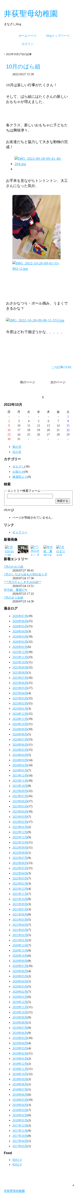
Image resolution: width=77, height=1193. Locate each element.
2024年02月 (19, 765)
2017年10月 (19, 1135)
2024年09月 (19, 729)
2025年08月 (19, 672)
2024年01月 (19, 770)
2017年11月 (19, 1130)
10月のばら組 (23, 66)
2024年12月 (19, 713)
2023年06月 (19, 801)
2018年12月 (19, 1063)
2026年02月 (19, 641)
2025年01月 (19, 708)
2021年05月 (19, 919)
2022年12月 (19, 832)
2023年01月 (19, 827)
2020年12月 (19, 945)
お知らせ (18, 471)
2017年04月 (19, 1141)
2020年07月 (19, 966)
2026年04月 (19, 631)
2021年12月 (19, 888)
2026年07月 (19, 616)
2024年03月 (19, 760)
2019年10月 (19, 1012)
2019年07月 (19, 1027)
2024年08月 (19, 734)
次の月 (16, 452)
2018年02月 (19, 1115)
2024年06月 (19, 744)
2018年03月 (19, 1110)
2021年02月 (19, 935)
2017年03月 (19, 1146)
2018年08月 (19, 1084)
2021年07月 (19, 909)
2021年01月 (19, 940)
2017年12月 (19, 1125)
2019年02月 (19, 1053)
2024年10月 (19, 724)
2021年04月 (19, 924)
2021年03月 (19, 930)
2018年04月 (19, 1105)
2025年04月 (19, 693)
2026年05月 (19, 626)
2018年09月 (19, 1079)
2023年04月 (19, 811)
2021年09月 (19, 904)
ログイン (28, 44)
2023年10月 (19, 785)
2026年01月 (19, 647)
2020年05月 (19, 976)
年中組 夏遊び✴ (15, 589)
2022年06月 (19, 863)
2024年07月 (19, 739)
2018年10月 (19, 1074)
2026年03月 (19, 636)
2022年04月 (19, 873)
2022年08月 (19, 852)
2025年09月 (19, 667)
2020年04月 (19, 981)
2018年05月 (19, 1099)
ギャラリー (19, 532)
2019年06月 (19, 1033)
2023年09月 (19, 791)
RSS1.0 (17, 1159)
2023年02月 (19, 821)
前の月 (16, 446)
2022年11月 (19, 837)
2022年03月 (19, 878)
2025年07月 (19, 677)
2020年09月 (19, 960)
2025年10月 (19, 662)
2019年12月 (19, 1002)
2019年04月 (19, 1043)
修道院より (19, 476)
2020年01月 (19, 996)
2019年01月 (19, 1058)
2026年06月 (19, 621)
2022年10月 (19, 842)
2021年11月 (19, 894)
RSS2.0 (17, 1164)
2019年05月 (19, 1038)
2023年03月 (19, 816)
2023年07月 (19, 796)
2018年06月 (19, 1094)
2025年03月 (19, 698)
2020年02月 (19, 991)
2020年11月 (19, 950)
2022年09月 (19, 847)
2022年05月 (19, 868)
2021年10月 (19, 899)
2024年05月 (19, 749)
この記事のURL (61, 367)
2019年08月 (19, 1022)
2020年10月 (19, 955)
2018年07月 (19, 1089)
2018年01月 (19, 1120)
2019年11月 (19, 1007)
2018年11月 (19, 1069)
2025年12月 (19, 652)
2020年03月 (19, 986)
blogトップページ (58, 35)
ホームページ (28, 35)
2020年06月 (19, 971)
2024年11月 (19, 719)
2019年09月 (19, 1017)
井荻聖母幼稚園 (31, 13)
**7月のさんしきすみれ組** (22, 582)
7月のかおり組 (13, 566)
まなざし (18, 466)
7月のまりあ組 (13, 597)
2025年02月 (19, 703)
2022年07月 (19, 858)
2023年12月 (19, 775)
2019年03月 (19, 1048)
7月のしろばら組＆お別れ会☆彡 (25, 574)
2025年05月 (19, 688)
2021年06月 (19, 914)
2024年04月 (19, 755)
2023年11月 (19, 780)
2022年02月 (19, 883)
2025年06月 (19, 683)
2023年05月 (19, 806)
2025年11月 (19, 657)
